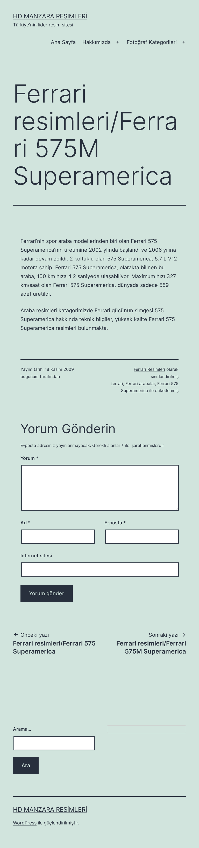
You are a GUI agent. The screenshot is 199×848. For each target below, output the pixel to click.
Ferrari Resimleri (149, 369)
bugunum (29, 376)
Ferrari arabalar (140, 383)
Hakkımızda (96, 42)
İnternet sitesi (36, 555)
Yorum (29, 458)
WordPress (25, 822)
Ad (25, 522)
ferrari (117, 383)
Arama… (22, 729)
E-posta (115, 522)
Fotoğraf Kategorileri (152, 42)
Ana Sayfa (63, 42)
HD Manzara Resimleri (50, 16)
